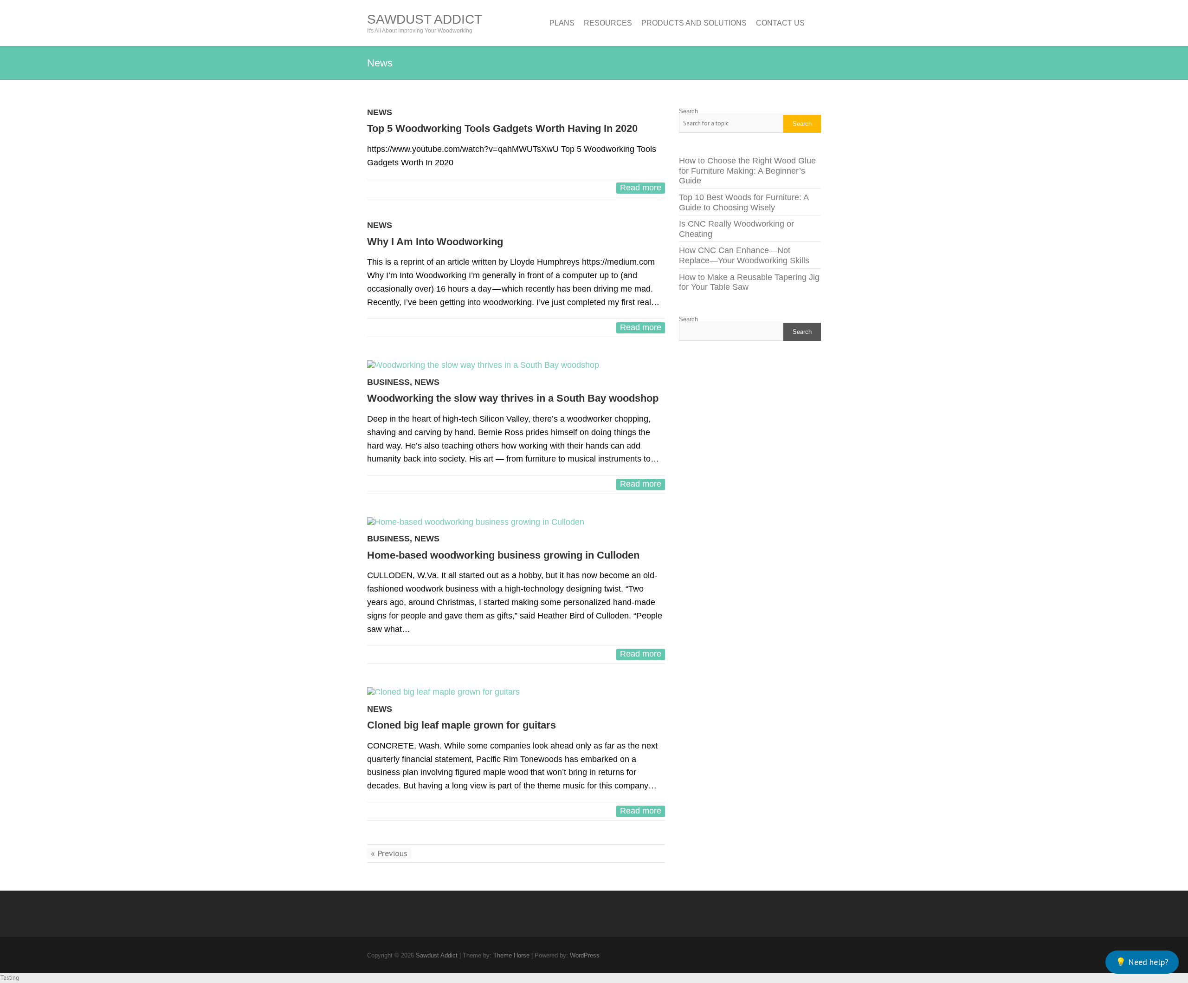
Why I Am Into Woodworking (435, 241)
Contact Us (780, 23)
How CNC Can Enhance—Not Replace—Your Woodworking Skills (744, 255)
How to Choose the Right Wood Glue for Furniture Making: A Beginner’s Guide (747, 170)
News (379, 112)
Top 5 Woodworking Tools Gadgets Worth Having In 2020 (502, 128)
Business (388, 382)
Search (688, 111)
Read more (640, 187)
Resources (608, 23)
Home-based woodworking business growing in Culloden (503, 555)
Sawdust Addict (424, 19)
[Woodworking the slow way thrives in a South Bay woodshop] (516, 365)
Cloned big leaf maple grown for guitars (461, 725)
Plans (562, 23)
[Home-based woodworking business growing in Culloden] (516, 522)
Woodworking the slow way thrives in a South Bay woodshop (513, 398)
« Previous (389, 853)
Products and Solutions (694, 23)
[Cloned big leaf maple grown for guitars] (516, 692)
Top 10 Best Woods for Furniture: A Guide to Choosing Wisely (743, 202)
